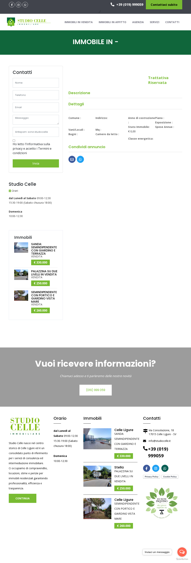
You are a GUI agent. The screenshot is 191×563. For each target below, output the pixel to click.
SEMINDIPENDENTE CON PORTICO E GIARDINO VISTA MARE (44, 297)
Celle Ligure (123, 430)
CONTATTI (172, 22)
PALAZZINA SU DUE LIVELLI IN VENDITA (44, 273)
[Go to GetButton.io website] (182, 559)
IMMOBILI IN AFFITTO (112, 22)
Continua (22, 498)
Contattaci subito (164, 5)
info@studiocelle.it (160, 441)
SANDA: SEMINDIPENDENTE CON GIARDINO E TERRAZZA (44, 249)
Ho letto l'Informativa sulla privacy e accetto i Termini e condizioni (32, 148)
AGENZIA (138, 22)
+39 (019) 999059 (129, 4)
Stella (119, 467)
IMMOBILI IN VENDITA (79, 22)
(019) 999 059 (95, 390)
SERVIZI (154, 22)
